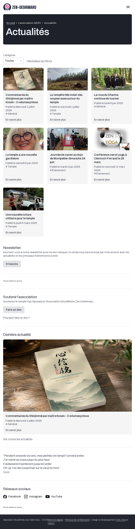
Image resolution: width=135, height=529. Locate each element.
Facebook (14, 496)
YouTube (56, 496)
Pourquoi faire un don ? (16, 317)
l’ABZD (51, 523)
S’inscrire (12, 264)
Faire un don (13, 309)
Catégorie (9, 55)
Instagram (35, 496)
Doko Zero (121, 520)
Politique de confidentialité (77, 520)
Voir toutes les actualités (18, 439)
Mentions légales (55, 520)
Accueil (10, 23)
